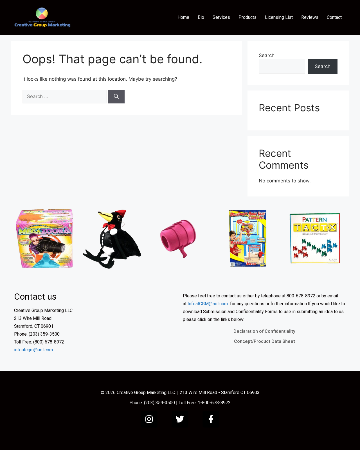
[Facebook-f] (210, 419)
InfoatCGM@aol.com (208, 303)
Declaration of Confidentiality (264, 331)
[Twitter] (180, 419)
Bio (201, 17)
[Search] (116, 96)
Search (266, 55)
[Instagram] (149, 419)
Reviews (309, 17)
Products (247, 17)
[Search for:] (65, 96)
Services (221, 17)
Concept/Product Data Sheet (264, 341)
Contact (334, 17)
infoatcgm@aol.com (33, 349)
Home (183, 17)
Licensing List (279, 17)
